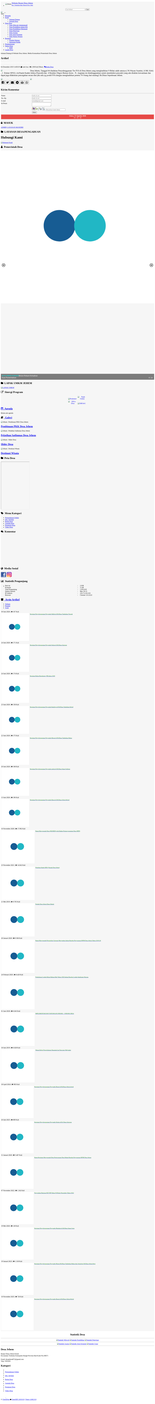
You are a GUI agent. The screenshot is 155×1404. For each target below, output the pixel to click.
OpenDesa (6, 1399)
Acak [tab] (7, 608)
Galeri (8, 417)
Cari (87, 9)
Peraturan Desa (10, 525)
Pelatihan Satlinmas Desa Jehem (18, 435)
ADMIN (4, 127)
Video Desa (9, 527)
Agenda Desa (9, 523)
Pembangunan (10, 44)
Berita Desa (49, 67)
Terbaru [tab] (7, 604)
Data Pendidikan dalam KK (18, 27)
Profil (7, 17)
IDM (11, 48)
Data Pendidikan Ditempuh (18, 29)
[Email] (12, 83)
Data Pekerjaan (14, 31)
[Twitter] (7, 83)
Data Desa (8, 23)
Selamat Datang (14, 19)
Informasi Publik (14, 42)
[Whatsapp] (27, 83)
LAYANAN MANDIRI (15, 127)
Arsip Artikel (12, 599)
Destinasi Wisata (10, 453)
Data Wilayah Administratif (18, 25)
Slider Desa (7, 444)
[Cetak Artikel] (22, 83)
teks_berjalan (9, 520)
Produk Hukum (14, 40)
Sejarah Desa (13, 21)
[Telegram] (17, 83)
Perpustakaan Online (12, 518)
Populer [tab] (7, 606)
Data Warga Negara (15, 36)
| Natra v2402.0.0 (30, 1399)
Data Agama (13, 33)
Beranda (8, 16)
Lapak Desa (9, 50)
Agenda (8, 408)
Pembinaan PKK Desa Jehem (17, 426)
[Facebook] (3, 83)
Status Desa (9, 46)
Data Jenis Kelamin (15, 35)
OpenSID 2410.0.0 (18, 1399)
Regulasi (8, 38)
